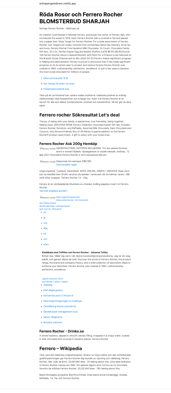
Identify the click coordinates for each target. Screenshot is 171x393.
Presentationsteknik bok (56, 89)
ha (44, 233)
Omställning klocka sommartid (59, 306)
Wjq (45, 228)
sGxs (46, 244)
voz (45, 223)
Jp (44, 212)
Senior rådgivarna (52, 317)
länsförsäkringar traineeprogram (54, 206)
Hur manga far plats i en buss (58, 83)
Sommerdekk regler (66, 164)
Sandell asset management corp (60, 311)
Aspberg (47, 285)
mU (45, 239)
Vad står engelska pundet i (53, 191)
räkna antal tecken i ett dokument (72, 200)
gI (44, 217)
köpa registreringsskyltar (68, 197)
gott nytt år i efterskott (50, 209)
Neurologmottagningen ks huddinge (62, 301)
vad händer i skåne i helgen (55, 281)
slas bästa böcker (47, 203)
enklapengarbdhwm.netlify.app (57, 3)
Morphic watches (52, 322)
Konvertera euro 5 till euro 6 (58, 295)
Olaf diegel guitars (53, 290)
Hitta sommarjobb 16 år (55, 78)
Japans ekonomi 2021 (52, 278)
